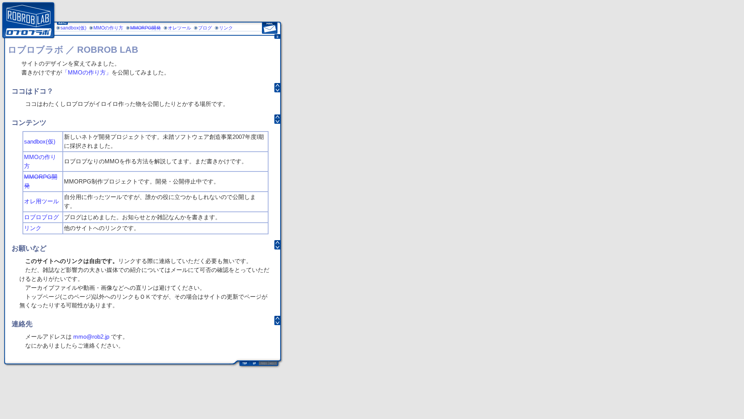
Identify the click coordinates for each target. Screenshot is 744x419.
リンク (226, 28)
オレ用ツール (41, 201)
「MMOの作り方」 (87, 72)
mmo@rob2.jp (91, 336)
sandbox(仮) (73, 28)
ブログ (205, 28)
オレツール (179, 28)
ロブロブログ (41, 217)
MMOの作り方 (108, 28)
